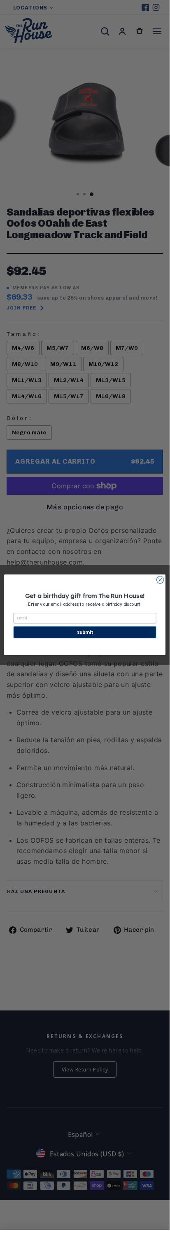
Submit (85, 632)
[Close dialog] (160, 580)
